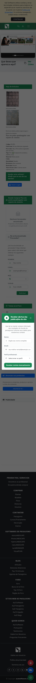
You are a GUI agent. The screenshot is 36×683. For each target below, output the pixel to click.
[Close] (30, 318)
